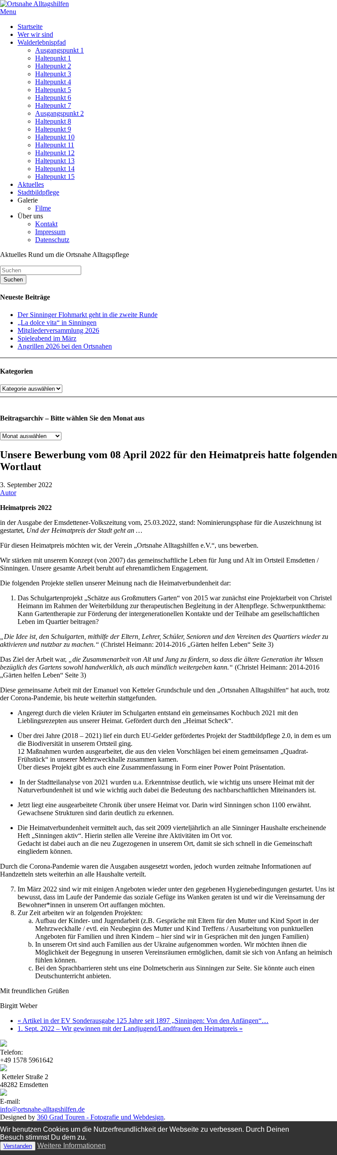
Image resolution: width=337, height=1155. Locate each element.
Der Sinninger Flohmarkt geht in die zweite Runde (88, 314)
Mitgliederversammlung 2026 (58, 330)
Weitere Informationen (71, 1145)
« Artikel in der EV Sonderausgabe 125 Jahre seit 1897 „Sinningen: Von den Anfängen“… (143, 1020)
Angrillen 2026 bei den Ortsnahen (65, 346)
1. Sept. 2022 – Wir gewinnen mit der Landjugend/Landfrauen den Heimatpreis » (130, 1028)
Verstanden (18, 1146)
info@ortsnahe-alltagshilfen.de (42, 1109)
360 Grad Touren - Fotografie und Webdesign (100, 1117)
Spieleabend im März (47, 338)
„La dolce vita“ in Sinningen (57, 322)
